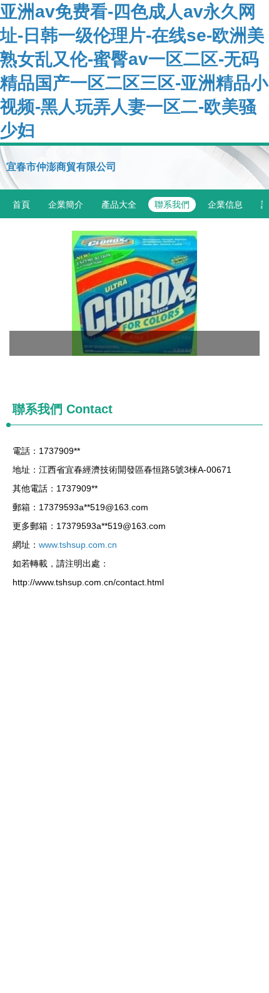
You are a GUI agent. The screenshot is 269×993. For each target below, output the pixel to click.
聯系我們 (172, 204)
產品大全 (118, 204)
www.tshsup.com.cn (78, 545)
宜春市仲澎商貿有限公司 (61, 166)
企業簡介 (65, 204)
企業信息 (225, 204)
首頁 (21, 204)
